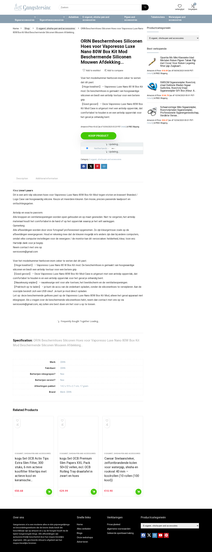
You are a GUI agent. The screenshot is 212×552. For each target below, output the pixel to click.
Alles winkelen (84, 529)
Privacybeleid (113, 524)
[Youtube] (160, 535)
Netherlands (100, 148)
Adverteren (82, 542)
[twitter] (149, 535)
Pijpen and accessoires (130, 18)
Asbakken (74, 17)
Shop (27, 28)
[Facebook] (143, 535)
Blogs (79, 533)
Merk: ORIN (65, 392)
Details (123, 127)
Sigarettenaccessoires (52, 20)
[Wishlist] (180, 6)
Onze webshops (85, 537)
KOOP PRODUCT (98, 135)
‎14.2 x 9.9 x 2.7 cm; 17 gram (74, 386)
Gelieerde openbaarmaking (120, 533)
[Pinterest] (166, 535)
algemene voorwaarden (119, 529)
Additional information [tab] (47, 178)
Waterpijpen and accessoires (177, 18)
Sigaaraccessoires (24, 20)
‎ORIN (62, 362)
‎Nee (62, 374)
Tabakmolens (158, 17)
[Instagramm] (154, 535)
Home (16, 28)
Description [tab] (22, 178)
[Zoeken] (145, 7)
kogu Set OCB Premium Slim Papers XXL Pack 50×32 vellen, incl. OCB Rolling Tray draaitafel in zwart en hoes (76, 467)
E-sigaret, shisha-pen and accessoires (96, 18)
